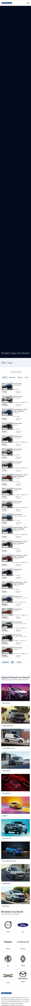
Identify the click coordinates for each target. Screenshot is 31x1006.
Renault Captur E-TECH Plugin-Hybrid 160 (20, 410)
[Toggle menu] (28, 3)
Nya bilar (20, 377)
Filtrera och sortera (16, 372)
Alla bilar (5, 377)
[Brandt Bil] (7, 3)
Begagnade (12, 377)
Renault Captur (17, 384)
